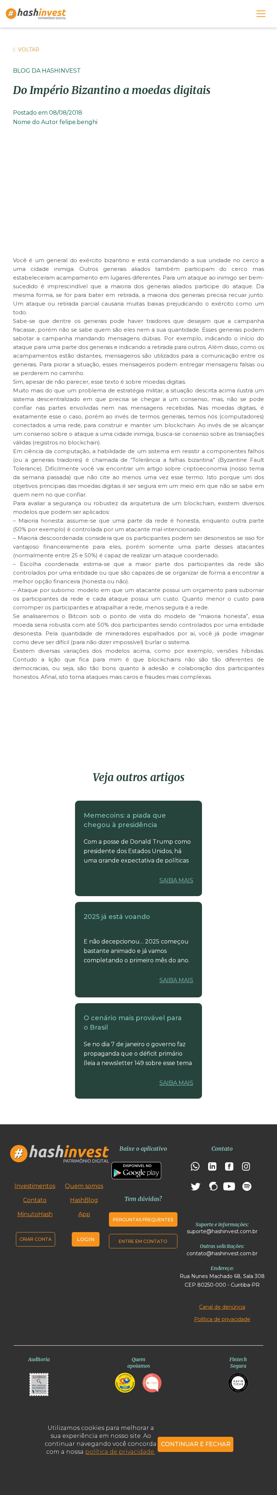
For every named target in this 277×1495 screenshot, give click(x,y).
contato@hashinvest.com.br (222, 1253)
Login (85, 1239)
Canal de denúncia (222, 1307)
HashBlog (84, 1200)
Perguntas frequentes (143, 1219)
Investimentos (34, 1186)
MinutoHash (35, 1214)
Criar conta (35, 1239)
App (84, 1214)
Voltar (28, 49)
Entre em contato (143, 1241)
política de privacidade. (120, 1451)
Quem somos (84, 1186)
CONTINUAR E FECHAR (195, 1444)
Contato (35, 1200)
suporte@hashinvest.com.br (222, 1231)
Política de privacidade (222, 1319)
